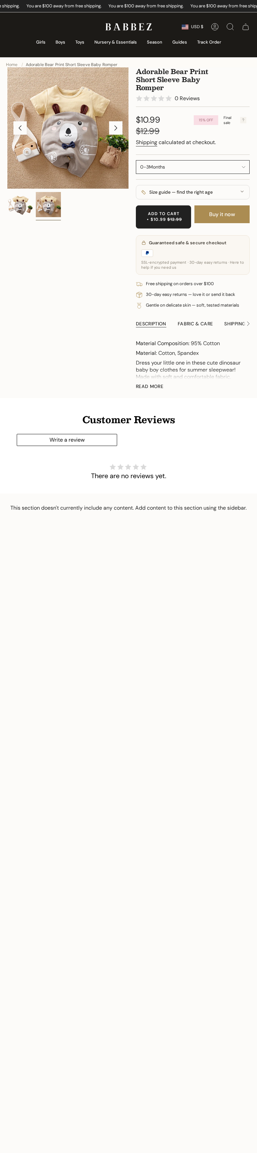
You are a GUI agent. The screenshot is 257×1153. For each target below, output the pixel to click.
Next (115, 128)
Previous (20, 128)
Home (12, 64)
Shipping (146, 142)
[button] (41, 43)
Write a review (67, 439)
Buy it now (222, 214)
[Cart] (245, 27)
